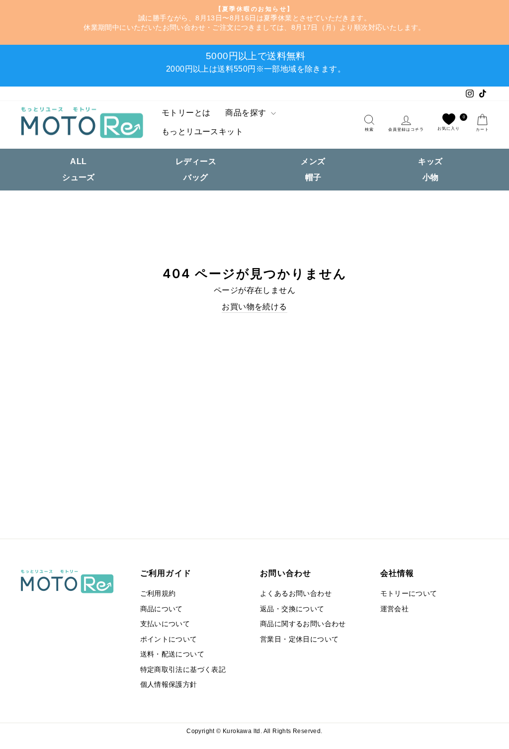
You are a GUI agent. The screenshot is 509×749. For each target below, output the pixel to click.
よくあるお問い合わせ (296, 593)
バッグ (195, 177)
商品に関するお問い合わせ (303, 624)
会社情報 (397, 573)
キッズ (430, 161)
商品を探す (246, 112)
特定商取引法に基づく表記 (183, 669)
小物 (431, 177)
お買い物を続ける (254, 306)
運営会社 (394, 609)
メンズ (313, 161)
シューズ (78, 177)
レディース (195, 161)
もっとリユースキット (202, 131)
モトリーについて (408, 593)
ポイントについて (168, 639)
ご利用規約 (158, 593)
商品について (161, 609)
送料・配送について (172, 654)
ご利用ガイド (166, 573)
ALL (78, 161)
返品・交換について (292, 609)
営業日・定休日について (299, 639)
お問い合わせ (286, 573)
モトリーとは (186, 112)
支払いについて (165, 624)
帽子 (313, 177)
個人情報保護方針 (168, 684)
